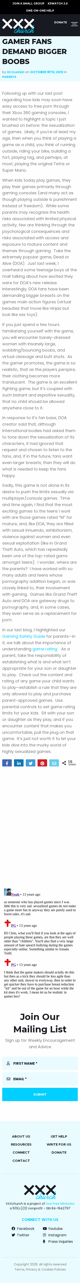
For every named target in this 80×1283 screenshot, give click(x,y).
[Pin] (42, 763)
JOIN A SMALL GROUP (28, 3)
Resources (21, 1144)
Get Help (59, 1136)
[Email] (54, 763)
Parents (9, 77)
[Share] (7, 763)
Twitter (23, 1235)
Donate (60, 22)
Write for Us (59, 1144)
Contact (21, 1161)
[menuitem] (28, 3)
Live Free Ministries (60, 1203)
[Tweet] (30, 763)
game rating (44, 649)
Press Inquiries (60, 1241)
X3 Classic (15, 72)
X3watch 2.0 (58, 3)
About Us (21, 1136)
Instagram (56, 1235)
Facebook (25, 1229)
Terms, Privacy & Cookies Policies (40, 1269)
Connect (21, 1152)
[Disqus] (40, 827)
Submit (40, 1094)
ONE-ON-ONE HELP (40, 10)
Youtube (55, 1229)
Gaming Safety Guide (23, 636)
